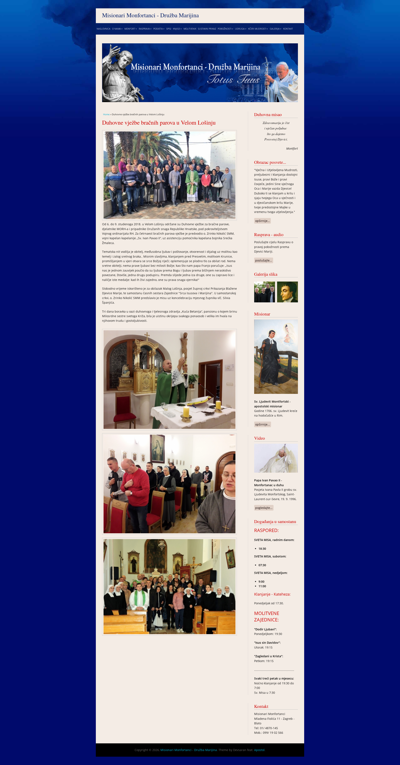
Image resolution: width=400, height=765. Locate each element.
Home (106, 114)
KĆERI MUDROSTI (257, 28)
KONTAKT (288, 28)
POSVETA (158, 28)
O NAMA (116, 28)
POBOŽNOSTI (224, 28)
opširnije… (263, 221)
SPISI (168, 28)
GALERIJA (275, 28)
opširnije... (263, 424)
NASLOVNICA (103, 28)
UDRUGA (240, 28)
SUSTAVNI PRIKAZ (207, 28)
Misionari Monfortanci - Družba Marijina (150, 15)
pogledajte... (264, 508)
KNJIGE (176, 28)
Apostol (259, 750)
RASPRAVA (144, 28)
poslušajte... (264, 260)
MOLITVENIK (190, 28)
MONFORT (129, 28)
